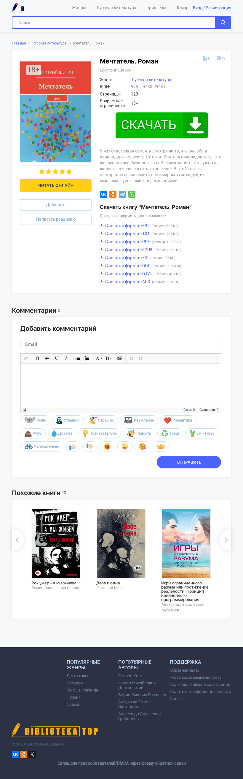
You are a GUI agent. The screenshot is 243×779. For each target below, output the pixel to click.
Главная (19, 43)
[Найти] (223, 22)
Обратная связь (184, 670)
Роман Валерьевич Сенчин (56, 588)
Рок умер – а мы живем (53, 583)
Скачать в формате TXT (141, 233)
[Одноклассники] (112, 194)
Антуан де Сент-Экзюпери (134, 704)
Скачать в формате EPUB (142, 249)
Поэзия (74, 697)
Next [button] (225, 540)
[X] (32, 754)
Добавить (55, 204)
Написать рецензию (56, 219)
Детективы (77, 675)
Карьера (75, 683)
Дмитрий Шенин (116, 70)
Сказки (73, 704)
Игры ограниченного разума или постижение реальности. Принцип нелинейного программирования (185, 591)
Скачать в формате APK (141, 281)
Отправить (189, 462)
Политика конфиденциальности (200, 691)
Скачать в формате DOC (143, 265)
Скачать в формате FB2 (141, 225)
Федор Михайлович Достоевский (137, 685)
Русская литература (50, 43)
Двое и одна (108, 583)
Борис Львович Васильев (142, 694)
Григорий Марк (110, 588)
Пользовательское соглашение (200, 684)
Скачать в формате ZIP (139, 257)
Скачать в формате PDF (143, 241)
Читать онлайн (55, 185)
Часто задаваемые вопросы (196, 677)
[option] (59, 549)
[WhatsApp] (131, 194)
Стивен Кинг (130, 675)
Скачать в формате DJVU (142, 273)
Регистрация (218, 7)
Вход (198, 7)
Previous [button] (18, 540)
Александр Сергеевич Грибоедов (139, 716)
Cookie (176, 698)
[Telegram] (122, 194)
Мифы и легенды (83, 690)
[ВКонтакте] (103, 194)
